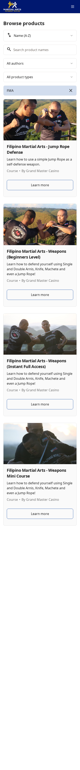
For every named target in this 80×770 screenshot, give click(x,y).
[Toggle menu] (73, 6)
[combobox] (40, 35)
